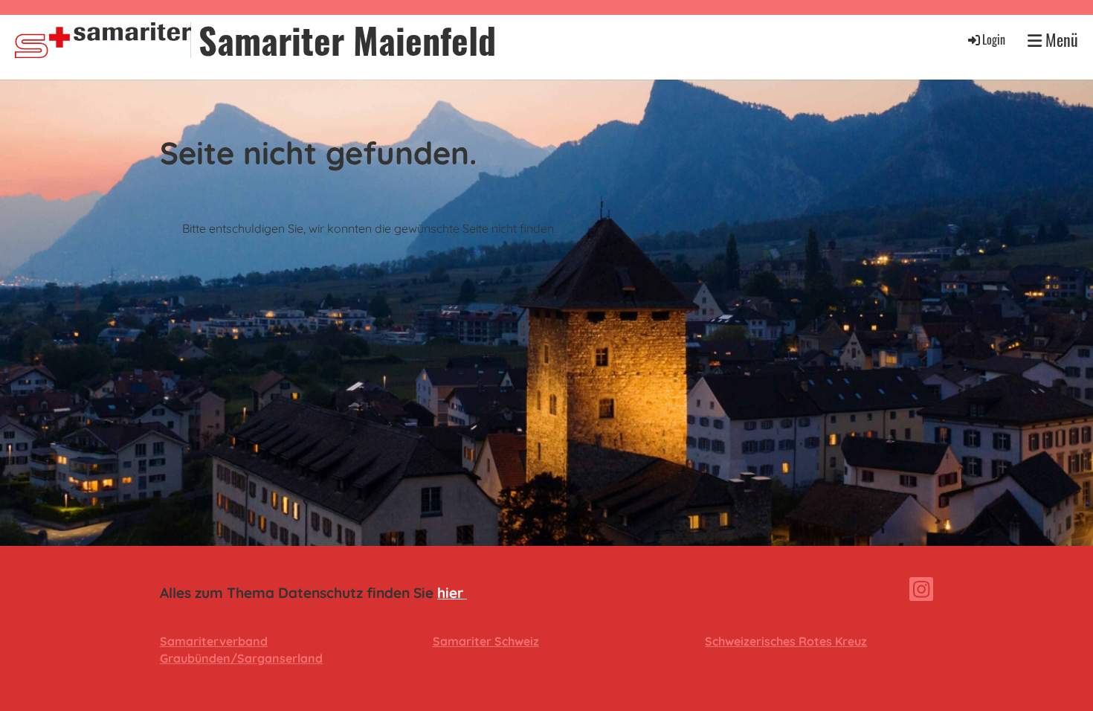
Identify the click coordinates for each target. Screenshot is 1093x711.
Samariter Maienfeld (347, 40)
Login (993, 39)
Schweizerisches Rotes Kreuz (786, 641)
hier (452, 593)
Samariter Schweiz (486, 641)
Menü (1060, 39)
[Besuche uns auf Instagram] (921, 592)
